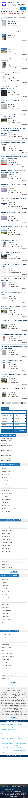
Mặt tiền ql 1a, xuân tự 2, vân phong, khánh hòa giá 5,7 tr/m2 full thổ (13, 185)
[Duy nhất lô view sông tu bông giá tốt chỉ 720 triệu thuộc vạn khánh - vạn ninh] (4, 120)
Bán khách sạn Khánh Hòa (6, 741)
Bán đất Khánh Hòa (7, 438)
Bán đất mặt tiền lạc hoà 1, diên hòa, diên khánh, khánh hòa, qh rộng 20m (14, 87)
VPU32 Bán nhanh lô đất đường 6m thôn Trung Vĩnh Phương (13, 279)
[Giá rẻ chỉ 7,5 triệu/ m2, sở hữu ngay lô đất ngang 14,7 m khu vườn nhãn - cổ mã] (4, 162)
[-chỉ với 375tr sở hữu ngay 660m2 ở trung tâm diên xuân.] (4, 148)
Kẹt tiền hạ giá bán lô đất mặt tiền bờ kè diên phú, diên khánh (13, 73)
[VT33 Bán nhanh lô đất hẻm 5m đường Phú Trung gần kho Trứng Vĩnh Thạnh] (4, 394)
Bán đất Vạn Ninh (6, 460)
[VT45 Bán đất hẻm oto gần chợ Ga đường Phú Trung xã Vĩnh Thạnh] (4, 366)
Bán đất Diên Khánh (7, 445)
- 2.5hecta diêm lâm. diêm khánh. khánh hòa (12, 240)
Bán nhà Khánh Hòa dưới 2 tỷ (7, 736)
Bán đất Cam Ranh (6, 443)
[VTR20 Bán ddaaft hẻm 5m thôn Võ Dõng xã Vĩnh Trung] (4, 51)
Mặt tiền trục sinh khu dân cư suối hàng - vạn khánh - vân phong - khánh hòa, (13, 171)
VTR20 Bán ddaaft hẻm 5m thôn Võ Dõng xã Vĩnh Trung (13, 45)
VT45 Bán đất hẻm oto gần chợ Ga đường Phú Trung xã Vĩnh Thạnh (13, 361)
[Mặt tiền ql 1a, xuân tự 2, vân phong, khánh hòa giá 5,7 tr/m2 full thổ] (4, 190)
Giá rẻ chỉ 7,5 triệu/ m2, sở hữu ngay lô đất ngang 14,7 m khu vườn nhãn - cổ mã (14, 157)
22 (24, 403)
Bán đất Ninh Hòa (6, 455)
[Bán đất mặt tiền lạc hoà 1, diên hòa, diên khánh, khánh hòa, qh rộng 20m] (4, 93)
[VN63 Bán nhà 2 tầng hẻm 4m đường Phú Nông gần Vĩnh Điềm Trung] (4, 380)
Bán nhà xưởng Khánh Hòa (6, 752)
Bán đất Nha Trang (6, 453)
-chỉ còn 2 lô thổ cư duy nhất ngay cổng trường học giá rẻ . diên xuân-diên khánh (13, 129)
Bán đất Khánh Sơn (7, 448)
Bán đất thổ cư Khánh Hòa (6, 743)
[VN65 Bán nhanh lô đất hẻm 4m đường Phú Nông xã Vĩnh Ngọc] (4, 65)
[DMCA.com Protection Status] (14, 797)
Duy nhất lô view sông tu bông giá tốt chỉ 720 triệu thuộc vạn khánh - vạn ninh (13, 115)
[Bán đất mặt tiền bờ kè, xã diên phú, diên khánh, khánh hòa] (4, 106)
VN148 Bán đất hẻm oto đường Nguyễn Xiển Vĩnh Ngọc (14, 31)
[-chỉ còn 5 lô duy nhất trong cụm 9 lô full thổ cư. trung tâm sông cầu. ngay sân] (4, 232)
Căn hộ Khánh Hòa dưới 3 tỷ (7, 729)
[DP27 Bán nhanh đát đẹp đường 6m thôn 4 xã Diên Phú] (4, 298)
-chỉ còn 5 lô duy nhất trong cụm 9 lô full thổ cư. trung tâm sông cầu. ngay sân (14, 227)
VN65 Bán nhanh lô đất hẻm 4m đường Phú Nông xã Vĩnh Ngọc (14, 59)
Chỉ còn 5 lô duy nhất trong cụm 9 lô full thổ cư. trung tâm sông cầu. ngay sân (13, 199)
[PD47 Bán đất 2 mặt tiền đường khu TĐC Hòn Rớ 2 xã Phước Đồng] (4, 23)
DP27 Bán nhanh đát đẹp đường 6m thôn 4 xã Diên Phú (13, 293)
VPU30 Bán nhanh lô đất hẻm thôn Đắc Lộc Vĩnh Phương (13, 265)
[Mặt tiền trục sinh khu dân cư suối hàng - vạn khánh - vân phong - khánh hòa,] (4, 176)
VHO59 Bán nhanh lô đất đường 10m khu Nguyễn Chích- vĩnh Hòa (14, 321)
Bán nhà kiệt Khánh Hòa (19, 736)
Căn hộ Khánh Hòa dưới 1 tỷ (7, 727)
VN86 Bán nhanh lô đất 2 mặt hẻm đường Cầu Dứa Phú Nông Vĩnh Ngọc (14, 347)
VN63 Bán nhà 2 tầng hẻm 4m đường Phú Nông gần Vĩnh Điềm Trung (13, 375)
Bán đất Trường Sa (6, 458)
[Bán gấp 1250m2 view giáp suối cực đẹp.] (4, 256)
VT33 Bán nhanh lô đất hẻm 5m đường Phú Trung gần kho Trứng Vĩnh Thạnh (14, 389)
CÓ (23, 8)
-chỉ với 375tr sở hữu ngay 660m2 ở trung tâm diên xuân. (13, 143)
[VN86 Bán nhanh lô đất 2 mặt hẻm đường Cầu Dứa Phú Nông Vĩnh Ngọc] (4, 352)
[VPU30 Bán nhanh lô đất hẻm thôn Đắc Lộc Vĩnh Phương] (4, 270)
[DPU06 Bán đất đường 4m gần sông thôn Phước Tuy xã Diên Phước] (4, 312)
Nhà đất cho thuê (14, 409)
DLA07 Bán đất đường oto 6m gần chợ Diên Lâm (13, 334)
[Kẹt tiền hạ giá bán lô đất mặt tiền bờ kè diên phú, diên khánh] (4, 79)
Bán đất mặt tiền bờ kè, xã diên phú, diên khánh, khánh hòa (14, 101)
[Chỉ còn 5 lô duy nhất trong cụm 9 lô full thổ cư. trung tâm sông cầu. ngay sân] (4, 204)
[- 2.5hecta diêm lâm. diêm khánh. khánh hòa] (4, 244)
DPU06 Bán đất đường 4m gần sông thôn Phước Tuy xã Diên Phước (13, 307)
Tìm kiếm (21, 430)
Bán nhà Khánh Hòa (18, 729)
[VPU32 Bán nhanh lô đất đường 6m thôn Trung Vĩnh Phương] (4, 284)
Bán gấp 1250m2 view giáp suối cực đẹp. (12, 252)
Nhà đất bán (5, 409)
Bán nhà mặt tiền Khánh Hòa (7, 738)
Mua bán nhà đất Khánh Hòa (7, 724)
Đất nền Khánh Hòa (18, 747)
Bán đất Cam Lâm (6, 440)
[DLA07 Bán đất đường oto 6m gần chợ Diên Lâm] (4, 338)
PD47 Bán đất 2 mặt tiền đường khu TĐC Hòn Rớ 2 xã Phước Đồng (13, 17)
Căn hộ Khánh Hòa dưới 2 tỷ (20, 727)
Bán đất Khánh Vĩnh (7, 450)
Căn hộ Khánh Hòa (18, 724)
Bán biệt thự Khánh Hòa (19, 738)
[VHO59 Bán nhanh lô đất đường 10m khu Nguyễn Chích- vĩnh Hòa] (4, 326)
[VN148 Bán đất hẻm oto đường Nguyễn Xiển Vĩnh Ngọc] (4, 37)
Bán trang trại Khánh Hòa (19, 750)
